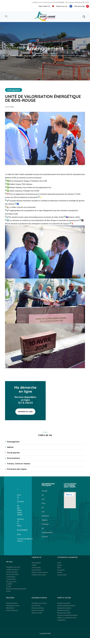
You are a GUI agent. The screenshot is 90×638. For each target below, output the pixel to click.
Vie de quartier (13, 453)
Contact (45, 536)
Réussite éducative (12, 603)
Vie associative (62, 575)
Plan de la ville (80, 6)
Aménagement (29, 55)
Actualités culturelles (63, 603)
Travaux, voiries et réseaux (18, 464)
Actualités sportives (63, 610)
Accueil (6, 55)
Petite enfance (10, 608)
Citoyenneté (60, 570)
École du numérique (38, 608)
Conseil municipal (11, 572)
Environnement (13, 458)
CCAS (59, 563)
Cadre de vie (16, 55)
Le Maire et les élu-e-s (12, 569)
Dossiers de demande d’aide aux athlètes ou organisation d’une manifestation (67, 617)
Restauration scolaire (12, 605)
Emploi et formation (38, 610)
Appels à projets (37, 613)
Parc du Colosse (11, 581)
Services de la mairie (12, 574)
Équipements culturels (64, 608)
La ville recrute (36, 605)
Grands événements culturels (66, 605)
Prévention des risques (17, 469)
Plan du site (43, 507)
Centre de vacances (12, 610)
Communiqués (10, 577)
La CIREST (9, 584)
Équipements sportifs (64, 613)
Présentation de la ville (13, 567)
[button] (84, 16)
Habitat (10, 447)
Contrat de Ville (11, 579)
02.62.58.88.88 (59, 2)
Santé (59, 567)
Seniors (59, 565)
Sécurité (59, 572)
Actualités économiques (39, 603)
